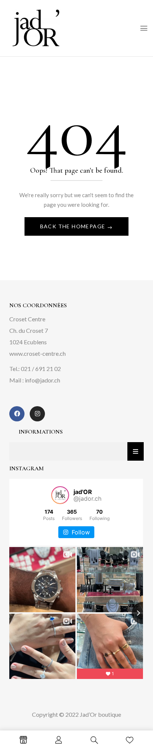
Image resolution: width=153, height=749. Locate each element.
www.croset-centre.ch (37, 353)
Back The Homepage (73, 226)
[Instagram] (37, 413)
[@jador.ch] (60, 495)
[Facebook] (17, 413)
